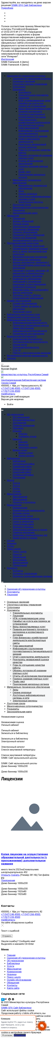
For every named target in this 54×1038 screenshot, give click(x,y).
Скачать (15, 875)
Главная (11, 955)
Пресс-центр (14, 977)
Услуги (10, 966)
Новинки (11, 974)
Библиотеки (13, 963)
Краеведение (14, 971)
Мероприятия (14, 969)
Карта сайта (13, 988)
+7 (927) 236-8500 (10, 917)
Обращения (13, 982)
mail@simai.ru (8, 919)
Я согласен (7, 1035)
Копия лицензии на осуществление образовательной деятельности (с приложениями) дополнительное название (24, 859)
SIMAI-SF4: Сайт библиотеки (26, 5)
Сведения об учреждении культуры (26, 958)
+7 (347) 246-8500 (10, 914)
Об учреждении (15, 960)
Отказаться (20, 1035)
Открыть (6, 875)
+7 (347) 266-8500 (30, 914)
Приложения (8, 880)
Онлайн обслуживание (19, 980)
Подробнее (7, 8)
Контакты (12, 985)
